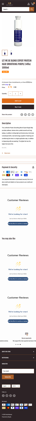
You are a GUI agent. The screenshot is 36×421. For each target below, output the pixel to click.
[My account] (29, 4)
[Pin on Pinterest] (25, 114)
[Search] (31, 9)
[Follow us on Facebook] (3, 395)
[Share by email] (32, 114)
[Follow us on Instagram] (10, 395)
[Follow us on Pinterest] (14, 395)
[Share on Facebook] (21, 114)
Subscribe (8, 377)
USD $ (14, 386)
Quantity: (4, 94)
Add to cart (18, 101)
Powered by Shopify (6, 417)
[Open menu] (3, 4)
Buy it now (18, 107)
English (4, 386)
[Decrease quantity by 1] (10, 94)
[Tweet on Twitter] (29, 114)
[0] (32, 4)
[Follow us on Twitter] (7, 395)
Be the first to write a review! (18, 224)
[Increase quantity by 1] (20, 94)
